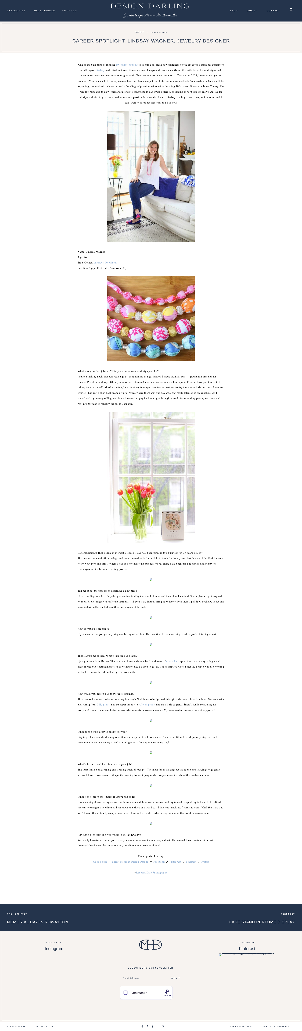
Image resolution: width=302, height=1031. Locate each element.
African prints (147, 704)
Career (140, 32)
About (252, 10)
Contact (273, 10)
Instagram (175, 861)
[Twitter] (158, 1026)
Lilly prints (103, 704)
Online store (100, 861)
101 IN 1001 (70, 10)
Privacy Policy (44, 1027)
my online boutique (127, 64)
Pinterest (191, 861)
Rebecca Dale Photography (152, 872)
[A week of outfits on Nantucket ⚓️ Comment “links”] (54, 960)
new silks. (172, 661)
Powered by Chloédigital (278, 1027)
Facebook (159, 861)
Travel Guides (43, 10)
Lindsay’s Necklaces (105, 262)
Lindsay (100, 70)
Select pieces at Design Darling (130, 861)
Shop (234, 10)
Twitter (205, 861)
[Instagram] (137, 1026)
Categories (16, 10)
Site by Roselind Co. (242, 1027)
